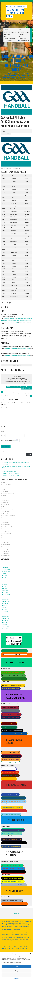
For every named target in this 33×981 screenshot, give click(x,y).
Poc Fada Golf (6, 531)
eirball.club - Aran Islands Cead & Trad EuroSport (14, 811)
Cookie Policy (15, 978)
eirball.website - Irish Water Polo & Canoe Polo (13, 798)
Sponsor (16, 48)
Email (2, 431)
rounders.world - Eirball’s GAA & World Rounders (14, 679)
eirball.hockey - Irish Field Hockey (10, 775)
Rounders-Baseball (7, 526)
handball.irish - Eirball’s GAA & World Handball (13, 675)
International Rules (7, 518)
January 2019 (5, 629)
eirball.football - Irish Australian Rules (11, 756)
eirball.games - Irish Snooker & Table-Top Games (13, 843)
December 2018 (6, 631)
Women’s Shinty (6, 544)
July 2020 (4, 605)
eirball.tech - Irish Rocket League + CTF (11, 900)
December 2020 (6, 594)
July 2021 (4, 584)
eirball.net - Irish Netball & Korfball (10, 752)
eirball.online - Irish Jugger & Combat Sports (12, 868)
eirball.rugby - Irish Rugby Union (10, 772)
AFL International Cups (8, 509)
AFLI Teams (5, 495)
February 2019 (5, 626)
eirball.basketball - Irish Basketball (10, 711)
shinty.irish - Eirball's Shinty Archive (10, 688)
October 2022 (5, 573)
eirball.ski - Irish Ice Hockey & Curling (11, 714)
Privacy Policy (6, 487)
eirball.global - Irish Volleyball (9, 727)
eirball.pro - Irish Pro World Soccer (10, 762)
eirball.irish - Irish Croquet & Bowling (11, 846)
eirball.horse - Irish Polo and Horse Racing (12, 878)
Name (3, 426)
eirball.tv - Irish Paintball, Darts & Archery (12, 865)
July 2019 (4, 622)
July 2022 (4, 575)
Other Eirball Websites (8, 484)
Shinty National (6, 540)
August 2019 (5, 620)
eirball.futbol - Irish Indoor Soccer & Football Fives (14, 733)
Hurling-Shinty (6, 522)
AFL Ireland (5, 491)
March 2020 (5, 611)
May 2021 (4, 588)
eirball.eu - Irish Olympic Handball (10, 794)
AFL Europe (5, 513)
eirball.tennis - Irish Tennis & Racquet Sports (13, 830)
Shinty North (6, 551)
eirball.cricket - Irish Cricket (9, 779)
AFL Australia (6, 511)
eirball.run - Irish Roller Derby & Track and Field (13, 872)
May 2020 (4, 607)
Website (3, 435)
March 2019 (5, 624)
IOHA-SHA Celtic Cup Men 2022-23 (10, 473)
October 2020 (5, 599)
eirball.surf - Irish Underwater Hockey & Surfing (13, 801)
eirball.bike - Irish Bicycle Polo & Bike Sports (12, 881)
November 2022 (6, 571)
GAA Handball (4, 130)
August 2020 (5, 603)
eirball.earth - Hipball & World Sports (11, 814)
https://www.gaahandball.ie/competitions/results (17, 348)
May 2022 (4, 580)
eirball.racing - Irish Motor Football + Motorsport (13, 884)
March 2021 (5, 590)
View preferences (16, 975)
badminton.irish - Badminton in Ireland (11, 833)
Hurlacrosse (5, 529)
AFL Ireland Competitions (9, 515)
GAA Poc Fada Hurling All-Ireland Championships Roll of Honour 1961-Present (8, 393)
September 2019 (6, 618)
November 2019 (6, 614)
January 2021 (5, 592)
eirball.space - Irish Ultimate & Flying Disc (12, 730)
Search (2, 452)
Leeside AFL (5, 502)
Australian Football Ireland (9, 493)
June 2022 (4, 577)
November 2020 (6, 597)
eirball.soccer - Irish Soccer (8, 769)
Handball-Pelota (6, 524)
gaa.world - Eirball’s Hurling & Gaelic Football (12, 672)
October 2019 (5, 616)
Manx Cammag (6, 555)
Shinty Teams (6, 542)
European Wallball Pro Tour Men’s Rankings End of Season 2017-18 (25, 393)
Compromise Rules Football (9, 520)
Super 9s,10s (6, 504)
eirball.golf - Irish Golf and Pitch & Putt (11, 839)
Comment (4, 408)
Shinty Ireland (6, 535)
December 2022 (6, 569)
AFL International (7, 506)
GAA (27, 387)
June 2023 (4, 565)
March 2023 (5, 567)
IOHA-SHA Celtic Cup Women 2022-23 (11, 475)
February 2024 (5, 563)
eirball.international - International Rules (12, 807)
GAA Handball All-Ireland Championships (18, 130)
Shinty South (6, 553)
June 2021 (4, 586)
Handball (3, 131)
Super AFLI (5, 498)
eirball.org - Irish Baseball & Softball (10, 717)
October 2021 (5, 582)
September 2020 (6, 601)
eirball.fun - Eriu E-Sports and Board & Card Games (14, 904)
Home (4, 482)
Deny (16, 971)
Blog (4, 489)
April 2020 (4, 609)
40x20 (8, 387)
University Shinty (7, 546)
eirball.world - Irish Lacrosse (9, 723)
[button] (30, 954)
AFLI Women (6, 500)
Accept (16, 966)
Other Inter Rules (7, 533)
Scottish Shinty (6, 538)
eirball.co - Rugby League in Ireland (10, 759)
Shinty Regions (6, 549)
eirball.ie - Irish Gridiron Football (9, 707)
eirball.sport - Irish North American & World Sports (14, 651)
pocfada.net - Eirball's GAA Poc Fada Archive (13, 685)
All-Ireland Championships (18, 387)
